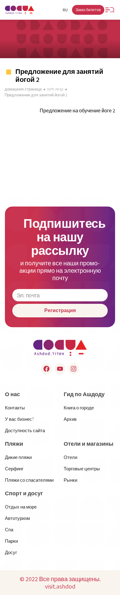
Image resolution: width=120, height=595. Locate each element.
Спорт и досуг (24, 493)
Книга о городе (79, 408)
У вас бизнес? (19, 419)
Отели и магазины (88, 444)
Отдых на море (21, 507)
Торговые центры (82, 469)
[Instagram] (73, 368)
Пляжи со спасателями (29, 480)
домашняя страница (23, 89)
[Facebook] (46, 368)
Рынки (70, 480)
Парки (11, 541)
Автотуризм (17, 518)
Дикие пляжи (18, 457)
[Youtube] (60, 368)
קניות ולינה (55, 89)
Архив (70, 419)
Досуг (11, 552)
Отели (70, 457)
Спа (9, 530)
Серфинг (14, 469)
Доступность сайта (25, 430)
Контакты (15, 408)
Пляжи (14, 444)
